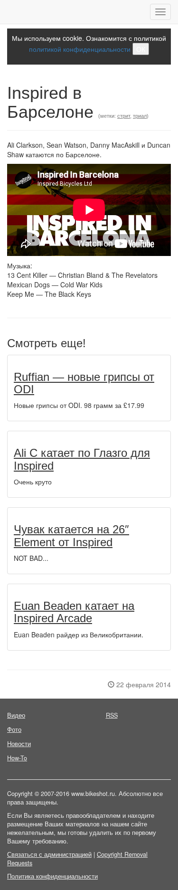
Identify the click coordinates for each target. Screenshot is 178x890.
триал (140, 116)
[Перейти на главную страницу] (7, 12)
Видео (16, 715)
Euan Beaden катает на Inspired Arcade (74, 612)
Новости (19, 743)
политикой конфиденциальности (80, 49)
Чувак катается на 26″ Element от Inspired (71, 535)
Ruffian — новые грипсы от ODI (84, 383)
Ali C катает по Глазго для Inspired (82, 459)
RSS (112, 715)
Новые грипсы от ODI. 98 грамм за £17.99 (79, 405)
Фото (14, 729)
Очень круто (33, 481)
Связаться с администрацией (49, 854)
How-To (17, 758)
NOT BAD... (31, 558)
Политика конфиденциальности (52, 876)
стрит (123, 116)
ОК (140, 49)
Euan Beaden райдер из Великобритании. (78, 634)
